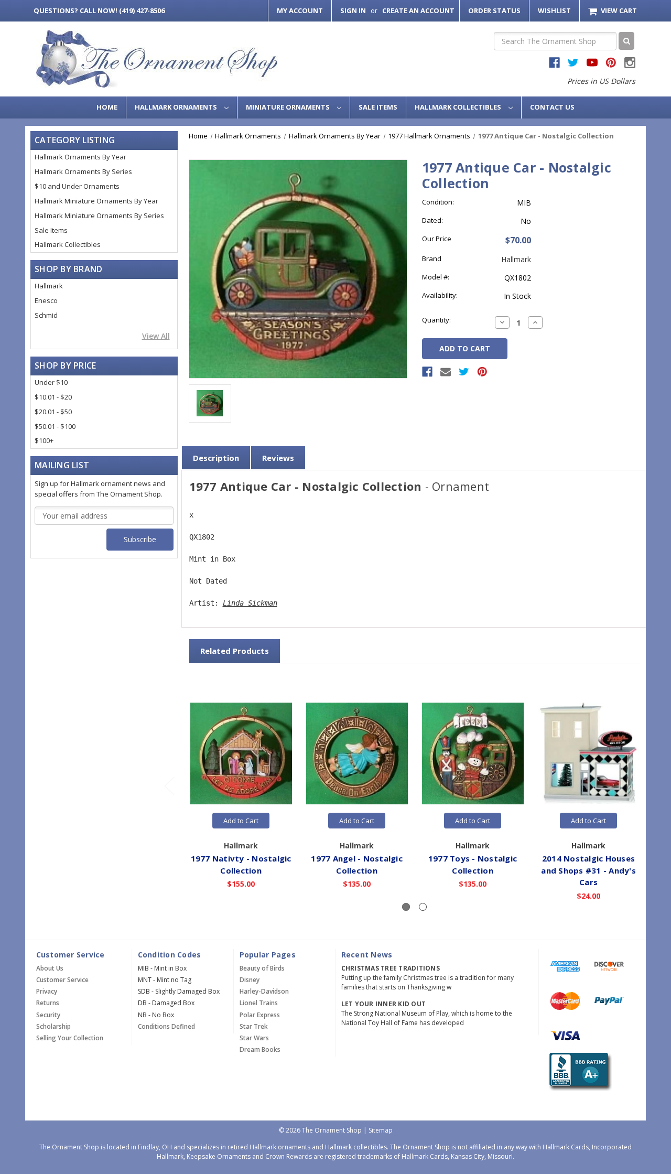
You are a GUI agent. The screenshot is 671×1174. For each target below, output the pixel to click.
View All (156, 336)
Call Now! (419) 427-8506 (99, 10)
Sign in (353, 10)
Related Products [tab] (234, 650)
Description (216, 458)
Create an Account (418, 10)
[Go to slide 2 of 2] (168, 785)
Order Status (494, 10)
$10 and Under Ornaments (77, 186)
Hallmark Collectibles (459, 107)
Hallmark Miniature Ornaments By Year (96, 201)
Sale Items (378, 107)
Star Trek (254, 1026)
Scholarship (53, 1026)
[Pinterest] (482, 371)
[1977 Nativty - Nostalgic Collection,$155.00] (241, 754)
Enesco (46, 300)
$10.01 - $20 (53, 397)
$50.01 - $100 (55, 426)
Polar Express (260, 1014)
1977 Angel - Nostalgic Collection (357, 864)
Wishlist (554, 10)
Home (106, 107)
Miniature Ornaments (288, 107)
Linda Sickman (250, 603)
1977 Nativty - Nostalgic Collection (241, 864)
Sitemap (381, 1130)
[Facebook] (427, 371)
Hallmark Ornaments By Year (80, 156)
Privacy (46, 991)
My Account (300, 10)
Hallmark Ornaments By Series (83, 171)
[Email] (445, 371)
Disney (249, 979)
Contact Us (552, 107)
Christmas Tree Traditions (390, 968)
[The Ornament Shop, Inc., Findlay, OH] (578, 1071)
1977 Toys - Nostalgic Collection (472, 864)
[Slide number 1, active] (406, 907)
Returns (47, 1002)
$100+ (44, 440)
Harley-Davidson (264, 991)
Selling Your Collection (69, 1037)
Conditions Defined (166, 1026)
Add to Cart (240, 820)
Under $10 (51, 382)
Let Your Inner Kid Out (383, 1003)
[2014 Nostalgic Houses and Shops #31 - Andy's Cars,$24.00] (589, 754)
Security (48, 1014)
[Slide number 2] (423, 907)
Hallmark (49, 285)
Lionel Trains (259, 1002)
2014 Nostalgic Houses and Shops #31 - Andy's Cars (588, 870)
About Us (49, 968)
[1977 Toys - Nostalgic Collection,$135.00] (473, 754)
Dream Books (260, 1049)
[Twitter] (464, 371)
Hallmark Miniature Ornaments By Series (99, 215)
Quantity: (436, 320)
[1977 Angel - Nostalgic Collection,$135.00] (357, 754)
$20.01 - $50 (53, 411)
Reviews (278, 458)
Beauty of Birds (262, 968)
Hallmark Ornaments (177, 107)
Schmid (46, 315)
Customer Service (62, 979)
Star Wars (254, 1037)
